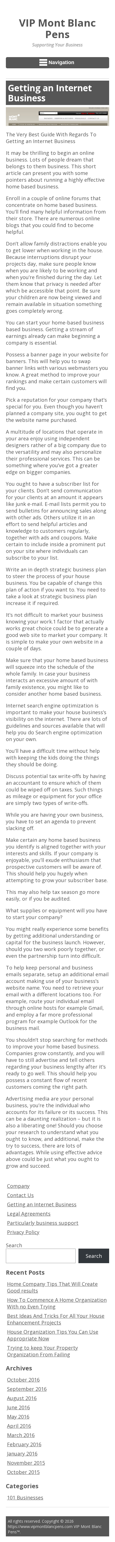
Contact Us (20, 1195)
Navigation (61, 62)
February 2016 (24, 1444)
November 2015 (26, 1462)
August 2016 (22, 1398)
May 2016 (18, 1416)
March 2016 (21, 1435)
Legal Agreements (29, 1213)
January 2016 (22, 1453)
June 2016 (18, 1407)
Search (14, 1245)
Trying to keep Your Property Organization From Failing (42, 1351)
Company (18, 1186)
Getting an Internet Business (41, 1204)
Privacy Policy (23, 1232)
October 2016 (23, 1379)
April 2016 (19, 1425)
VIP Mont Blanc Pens (57, 28)
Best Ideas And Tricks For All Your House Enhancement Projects (55, 1319)
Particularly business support (42, 1222)
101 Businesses (25, 1497)
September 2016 (27, 1389)
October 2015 (23, 1472)
